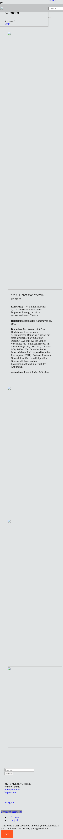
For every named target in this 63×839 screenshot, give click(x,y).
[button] (11, 811)
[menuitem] (13, 817)
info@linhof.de (12, 789)
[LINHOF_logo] (24, 25)
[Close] (49, 17)
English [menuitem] (14, 820)
